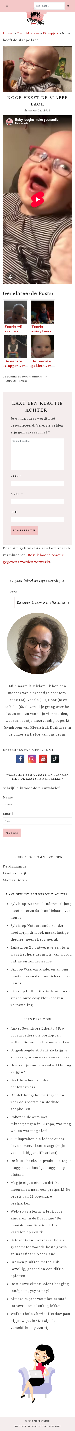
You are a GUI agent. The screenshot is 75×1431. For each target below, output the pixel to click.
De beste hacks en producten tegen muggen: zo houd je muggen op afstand (41, 1168)
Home (8, 33)
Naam (16, 476)
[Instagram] (32, 759)
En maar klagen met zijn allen (41, 602)
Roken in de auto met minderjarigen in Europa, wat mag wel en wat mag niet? (41, 1124)
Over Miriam (28, 33)
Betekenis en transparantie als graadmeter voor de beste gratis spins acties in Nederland (39, 1247)
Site (14, 512)
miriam (37, 377)
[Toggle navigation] (7, 6)
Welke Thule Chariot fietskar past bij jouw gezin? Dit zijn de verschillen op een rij (40, 1321)
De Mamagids (14, 866)
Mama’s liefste (15, 880)
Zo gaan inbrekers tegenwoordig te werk (37, 586)
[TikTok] (54, 759)
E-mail (17, 494)
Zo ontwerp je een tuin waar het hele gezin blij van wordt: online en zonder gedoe (41, 954)
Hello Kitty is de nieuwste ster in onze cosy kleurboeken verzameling (41, 998)
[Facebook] (20, 759)
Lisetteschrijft (15, 873)
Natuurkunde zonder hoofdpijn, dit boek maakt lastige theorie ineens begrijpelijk (40, 933)
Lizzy (15, 991)
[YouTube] (43, 759)
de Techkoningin (49, 1426)
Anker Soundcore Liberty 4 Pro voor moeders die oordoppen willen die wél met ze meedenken (40, 1035)
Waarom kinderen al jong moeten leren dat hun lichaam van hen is (41, 911)
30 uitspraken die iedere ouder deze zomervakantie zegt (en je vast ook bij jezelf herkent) (38, 1146)
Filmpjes (50, 33)
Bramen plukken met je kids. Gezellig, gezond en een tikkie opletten (37, 1269)
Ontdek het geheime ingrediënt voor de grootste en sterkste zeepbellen (38, 1102)
